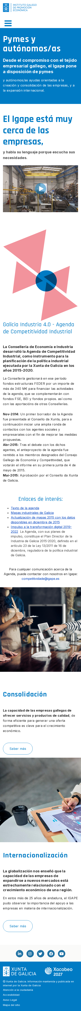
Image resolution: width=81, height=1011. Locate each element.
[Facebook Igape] (51, 954)
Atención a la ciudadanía (18, 989)
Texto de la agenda (25, 508)
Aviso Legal (10, 999)
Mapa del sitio (11, 1005)
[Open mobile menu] (8, 23)
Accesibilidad (11, 994)
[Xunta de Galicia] (20, 971)
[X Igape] (40, 954)
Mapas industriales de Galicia (32, 513)
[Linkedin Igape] (19, 954)
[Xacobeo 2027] (58, 971)
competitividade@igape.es (40, 579)
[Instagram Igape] (30, 954)
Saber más (17, 749)
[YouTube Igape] (61, 954)
